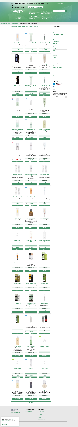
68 (19, 347)
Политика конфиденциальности (15, 412)
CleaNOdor (55, 55)
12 (19, 219)
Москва (54, 75)
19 (19, 391)
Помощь (35, 3)
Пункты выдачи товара (17, 18)
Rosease (54, 46)
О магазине (43, 3)
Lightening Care (56, 41)
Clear (54, 36)
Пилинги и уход (44, 18)
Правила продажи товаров (15, 413)
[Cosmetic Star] (15, 410)
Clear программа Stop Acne (58, 34)
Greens (54, 39)
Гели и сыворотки (32, 13)
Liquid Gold (55, 43)
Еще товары (31, 402)
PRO (54, 52)
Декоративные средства (45, 13)
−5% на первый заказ (17, 48)
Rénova (54, 48)
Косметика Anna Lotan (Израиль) (13, 23)
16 (32, 109)
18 (32, 219)
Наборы (42, 16)
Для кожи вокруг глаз (33, 16)
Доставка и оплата (22, 3)
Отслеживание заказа (29, 3)
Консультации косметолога (58, 67)
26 (19, 110)
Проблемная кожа (32, 18)
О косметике (55, 65)
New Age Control (56, 45)
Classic (54, 32)
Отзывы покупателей (41, 419)
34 (46, 87)
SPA (54, 50)
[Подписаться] (66, 97)
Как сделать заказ (41, 411)
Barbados (55, 30)
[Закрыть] (65, 1)
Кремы (30, 11)
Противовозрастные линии (34, 19)
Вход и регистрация (60, 3)
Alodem (54, 29)
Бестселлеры (31, 7)
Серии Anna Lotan (39, 7)
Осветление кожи (44, 11)
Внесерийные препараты (57, 53)
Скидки (39, 3)
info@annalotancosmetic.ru (18, 17)
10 (46, 391)
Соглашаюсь (4, 424)
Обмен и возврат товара (42, 412)
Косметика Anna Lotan (14, 3)
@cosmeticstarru (58, 84)
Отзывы (47, 3)
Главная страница (4, 23)
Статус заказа (40, 414)
